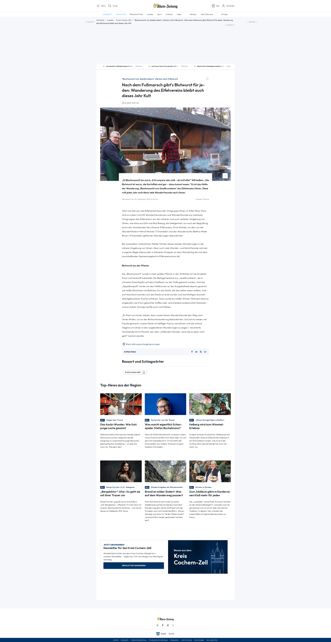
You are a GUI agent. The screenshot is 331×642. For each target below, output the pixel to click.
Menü (103, 6)
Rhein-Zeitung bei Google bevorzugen (143, 344)
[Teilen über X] (200, 351)
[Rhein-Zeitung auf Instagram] (168, 625)
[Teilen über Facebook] (192, 351)
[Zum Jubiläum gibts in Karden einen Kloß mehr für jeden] (210, 471)
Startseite (100, 20)
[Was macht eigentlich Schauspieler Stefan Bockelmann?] (165, 403)
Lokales (110, 20)
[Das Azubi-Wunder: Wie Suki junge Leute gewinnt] (121, 403)
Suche (115, 6)
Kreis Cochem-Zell (123, 20)
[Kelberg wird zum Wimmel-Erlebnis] (210, 403)
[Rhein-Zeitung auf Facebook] (162, 625)
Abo (218, 6)
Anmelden (230, 6)
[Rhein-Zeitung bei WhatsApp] (157, 625)
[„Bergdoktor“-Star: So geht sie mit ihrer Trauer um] (121, 471)
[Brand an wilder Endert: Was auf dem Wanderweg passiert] (165, 471)
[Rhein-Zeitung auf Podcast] (173, 625)
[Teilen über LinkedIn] (196, 351)
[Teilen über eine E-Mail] (205, 351)
